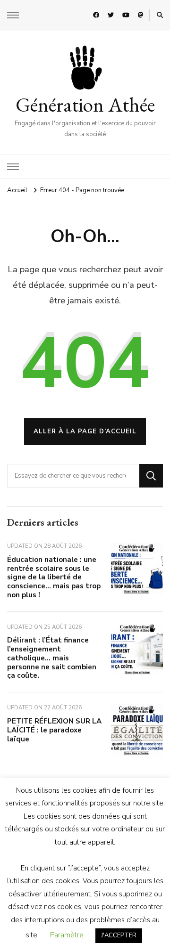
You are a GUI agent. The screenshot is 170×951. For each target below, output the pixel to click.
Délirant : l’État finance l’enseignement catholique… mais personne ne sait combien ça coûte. (51, 657)
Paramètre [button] (67, 935)
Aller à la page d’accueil (85, 431)
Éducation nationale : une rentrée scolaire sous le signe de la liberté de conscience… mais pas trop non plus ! (54, 577)
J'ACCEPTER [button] (118, 935)
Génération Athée (85, 104)
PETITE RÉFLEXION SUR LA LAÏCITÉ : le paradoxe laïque (54, 729)
